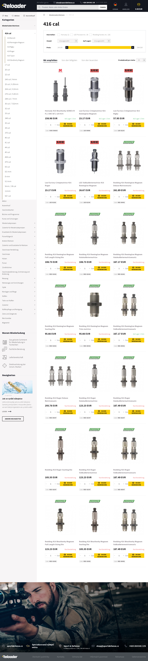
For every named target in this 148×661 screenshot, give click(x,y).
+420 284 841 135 (89, 2)
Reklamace (119, 656)
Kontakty (60, 656)
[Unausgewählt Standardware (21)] (68, 41)
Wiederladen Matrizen (57, 15)
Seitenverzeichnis (139, 656)
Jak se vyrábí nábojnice (12, 398)
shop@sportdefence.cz (65, 2)
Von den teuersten (90, 60)
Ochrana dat (77, 656)
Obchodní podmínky (40, 656)
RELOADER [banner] (14, 6)
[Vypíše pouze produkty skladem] (101, 41)
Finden (103, 7)
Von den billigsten (69, 60)
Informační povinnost (98, 656)
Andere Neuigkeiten (13, 419)
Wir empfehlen (50, 60)
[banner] (9, 656)
